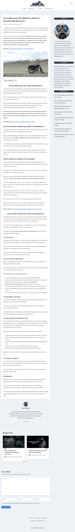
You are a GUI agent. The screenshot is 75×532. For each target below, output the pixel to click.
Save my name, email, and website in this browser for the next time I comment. (21, 503)
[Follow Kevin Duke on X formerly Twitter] (24, 421)
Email (21, 499)
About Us (30, 518)
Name (4, 499)
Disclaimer (33, 521)
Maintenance (32, 9)
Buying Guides (48, 9)
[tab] (23, 461)
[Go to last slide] (5, 448)
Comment (5, 479)
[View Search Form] (72, 3)
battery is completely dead (16, 107)
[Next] (46, 448)
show (15, 80)
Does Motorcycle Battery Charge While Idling (21, 49)
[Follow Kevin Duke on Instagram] (27, 421)
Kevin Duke (10, 457)
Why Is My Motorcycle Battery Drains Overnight (22, 122)
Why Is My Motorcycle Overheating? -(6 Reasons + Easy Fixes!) (12, 452)
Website (38, 499)
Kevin (16, 412)
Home (24, 9)
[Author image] (5, 457)
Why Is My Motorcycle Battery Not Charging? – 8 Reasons (26, 209)
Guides (40, 9)
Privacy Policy (41, 521)
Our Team (44, 518)
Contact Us (37, 518)
